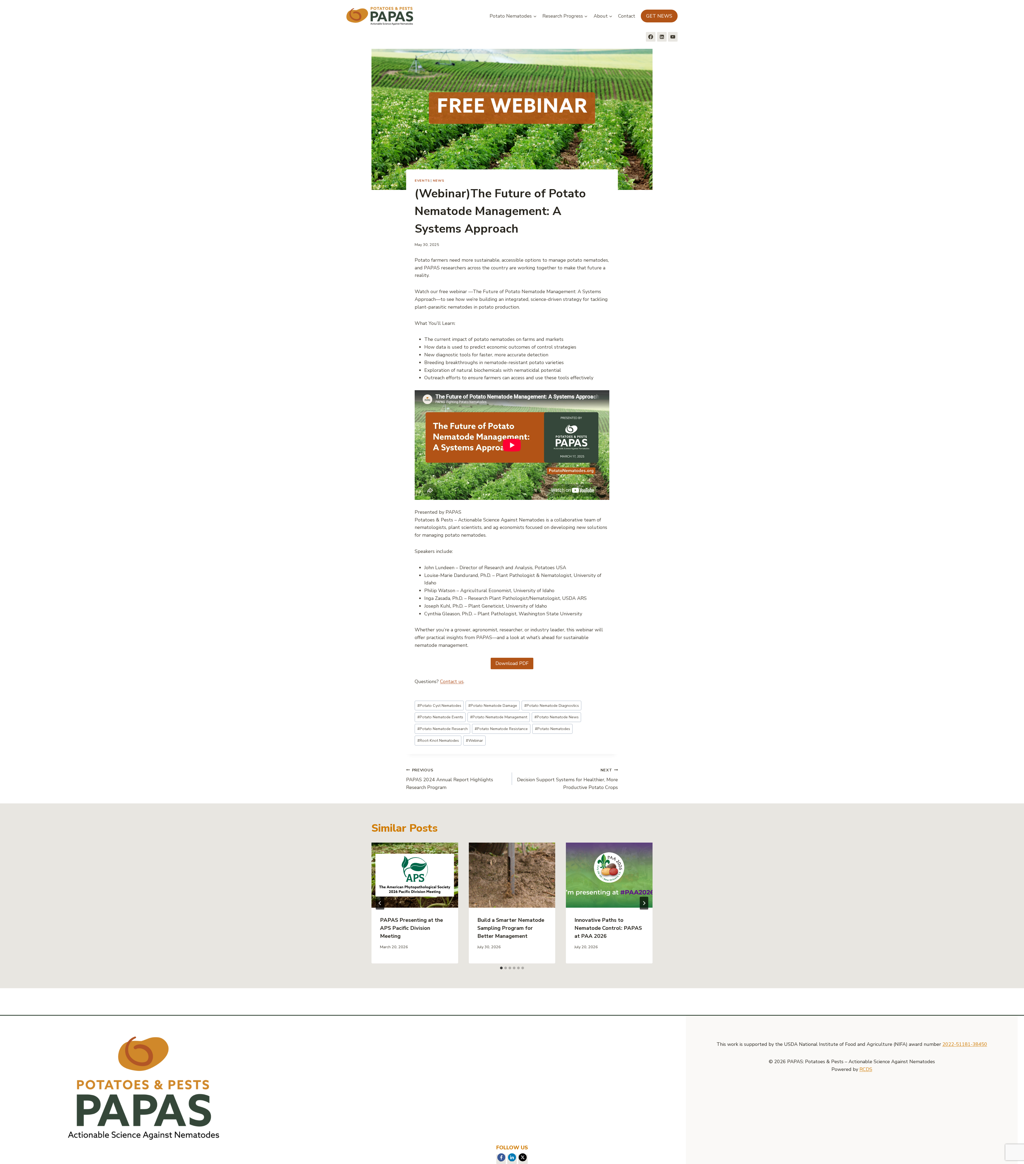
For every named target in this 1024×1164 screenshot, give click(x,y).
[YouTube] (673, 37)
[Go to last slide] (380, 903)
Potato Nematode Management (498, 717)
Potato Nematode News (556, 717)
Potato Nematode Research (442, 728)
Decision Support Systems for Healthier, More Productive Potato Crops (567, 779)
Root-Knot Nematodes (438, 740)
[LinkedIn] (512, 1157)
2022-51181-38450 (964, 1044)
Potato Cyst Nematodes (439, 705)
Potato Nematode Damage (492, 705)
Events (422, 180)
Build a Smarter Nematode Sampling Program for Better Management (510, 928)
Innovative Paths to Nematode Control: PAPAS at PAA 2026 (608, 928)
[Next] (644, 903)
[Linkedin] (662, 37)
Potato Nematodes (552, 728)
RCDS (865, 1069)
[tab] (501, 968)
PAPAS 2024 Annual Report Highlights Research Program (449, 779)
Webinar (474, 740)
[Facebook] (650, 37)
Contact (626, 16)
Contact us (451, 681)
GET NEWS (659, 16)
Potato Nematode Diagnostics (551, 705)
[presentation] (414, 875)
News (438, 180)
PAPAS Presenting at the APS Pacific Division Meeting (411, 928)
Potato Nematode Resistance (501, 728)
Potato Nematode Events (440, 717)
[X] (523, 1157)
